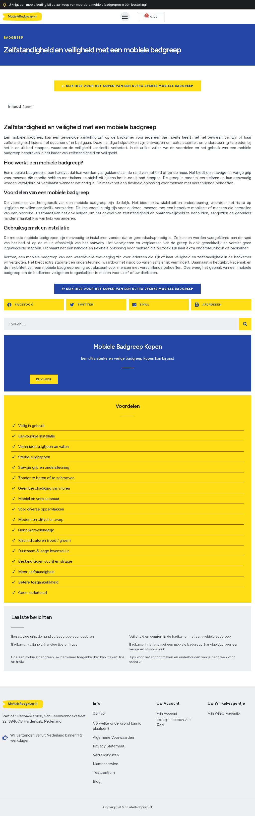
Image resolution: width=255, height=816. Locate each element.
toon (28, 107)
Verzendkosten (106, 755)
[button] (125, 16)
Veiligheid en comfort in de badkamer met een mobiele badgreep (180, 636)
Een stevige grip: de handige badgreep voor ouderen (52, 636)
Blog (97, 781)
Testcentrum (104, 772)
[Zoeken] (245, 324)
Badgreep (13, 37)
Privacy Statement (108, 746)
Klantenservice (105, 763)
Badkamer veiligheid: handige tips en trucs (44, 644)
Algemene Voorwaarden (113, 737)
